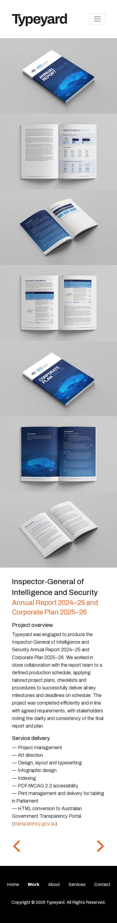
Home (13, 884)
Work (33, 884)
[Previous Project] (17, 846)
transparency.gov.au (35, 823)
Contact (102, 884)
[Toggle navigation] (97, 19)
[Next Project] (99, 846)
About (54, 884)
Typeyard (55, 902)
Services (77, 884)
